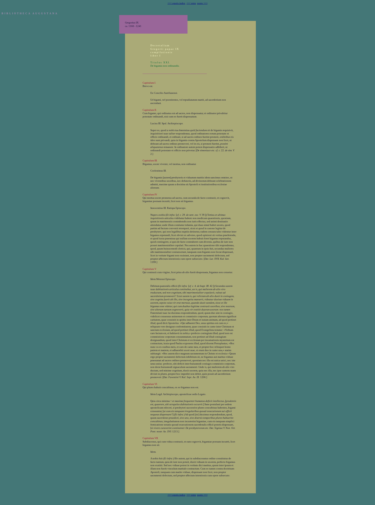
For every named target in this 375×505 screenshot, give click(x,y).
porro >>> (202, 3)
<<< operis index (176, 3)
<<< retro (191, 3)
